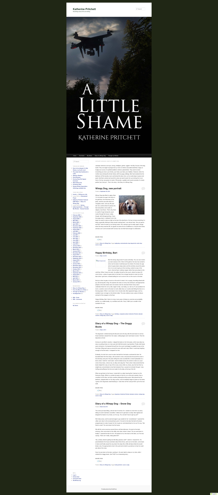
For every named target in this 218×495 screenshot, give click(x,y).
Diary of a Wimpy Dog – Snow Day (113, 403)
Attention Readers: (78, 175)
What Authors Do (77, 182)
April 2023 (75, 224)
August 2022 (76, 229)
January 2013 (76, 281)
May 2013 (75, 276)
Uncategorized (76, 293)
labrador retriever (134, 394)
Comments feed (77, 478)
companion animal (123, 314)
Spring (82, 205)
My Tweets (75, 305)
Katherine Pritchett (84, 9)
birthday (117, 314)
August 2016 (76, 260)
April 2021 (75, 238)
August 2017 (76, 254)
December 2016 (77, 256)
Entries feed (76, 477)
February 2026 (76, 215)
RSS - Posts (76, 297)
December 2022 (77, 226)
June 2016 (75, 262)
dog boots (117, 394)
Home (74, 155)
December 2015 (77, 265)
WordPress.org (77, 480)
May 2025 (75, 220)
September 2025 (77, 217)
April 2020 (75, 242)
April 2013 (75, 278)
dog (129, 243)
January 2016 (76, 263)
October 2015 (76, 269)
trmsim (75, 194)
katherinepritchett (77, 207)
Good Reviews (76, 177)
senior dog (139, 243)
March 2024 (76, 222)
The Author (81, 155)
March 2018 (76, 249)
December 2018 (77, 247)
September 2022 (77, 227)
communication (124, 243)
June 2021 (75, 236)
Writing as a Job (83, 194)
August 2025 (76, 218)
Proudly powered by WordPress (109, 489)
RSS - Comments (77, 299)
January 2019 (76, 245)
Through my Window (113, 155)
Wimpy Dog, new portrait (108, 188)
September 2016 (77, 258)
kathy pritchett (118, 465)
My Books (89, 155)
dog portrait (133, 243)
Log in (74, 475)
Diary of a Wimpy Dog (100, 155)
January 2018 (76, 251)
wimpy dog (102, 315)
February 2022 (76, 233)
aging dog (117, 243)
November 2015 (77, 267)
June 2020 (75, 240)
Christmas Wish (77, 184)
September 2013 (77, 273)
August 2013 (76, 274)
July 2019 (75, 244)
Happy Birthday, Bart (106, 252)
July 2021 (75, 235)
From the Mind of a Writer (79, 290)
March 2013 (76, 280)
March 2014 (76, 271)
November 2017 (77, 253)
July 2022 (75, 231)
